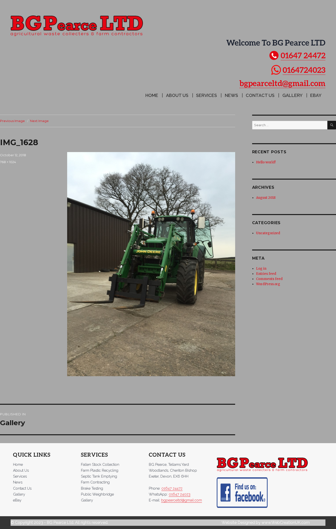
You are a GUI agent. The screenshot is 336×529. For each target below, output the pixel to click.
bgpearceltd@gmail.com (282, 83)
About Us (177, 95)
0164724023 (304, 70)
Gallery (292, 95)
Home (151, 95)
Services (206, 95)
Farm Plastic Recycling (99, 470)
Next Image (39, 121)
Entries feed (266, 274)
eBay (315, 95)
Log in (261, 268)
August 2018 (265, 198)
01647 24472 (303, 55)
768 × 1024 (8, 162)
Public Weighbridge (97, 494)
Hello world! (265, 162)
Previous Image (12, 121)
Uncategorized (268, 233)
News (231, 95)
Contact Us (260, 95)
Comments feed (269, 279)
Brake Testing (92, 488)
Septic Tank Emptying (99, 476)
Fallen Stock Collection (100, 464)
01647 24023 (179, 494)
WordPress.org (268, 284)
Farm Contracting (95, 482)
